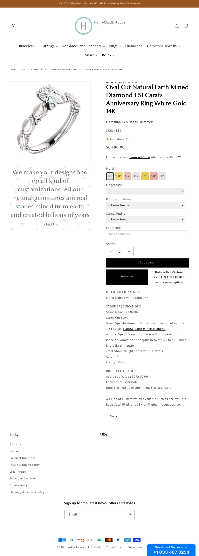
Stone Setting (116, 213)
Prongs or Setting (118, 199)
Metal (110, 168)
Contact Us (17, 451)
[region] (50, 198)
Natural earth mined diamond (144, 329)
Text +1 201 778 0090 (167, 277)
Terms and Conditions (24, 478)
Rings (22, 69)
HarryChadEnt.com (75, 547)
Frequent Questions (22, 458)
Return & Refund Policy (25, 464)
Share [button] (113, 416)
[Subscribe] (130, 514)
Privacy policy (135, 547)
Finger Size (114, 185)
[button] (14, 25)
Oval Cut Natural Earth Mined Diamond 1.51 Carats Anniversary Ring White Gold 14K (83, 69)
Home (12, 69)
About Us (16, 444)
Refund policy (95, 547)
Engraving (113, 228)
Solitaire (34, 69)
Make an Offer (127, 277)
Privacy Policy (18, 485)
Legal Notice (18, 471)
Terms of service (115, 547)
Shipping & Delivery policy (27, 492)
